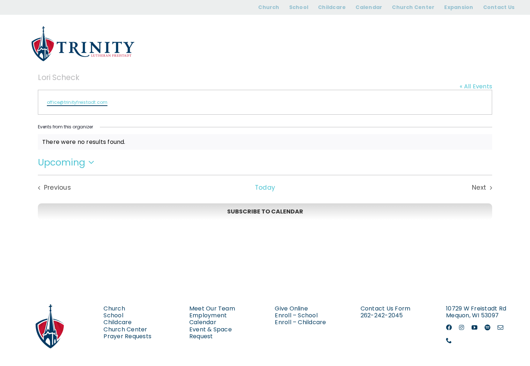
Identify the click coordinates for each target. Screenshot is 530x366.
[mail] (500, 327)
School (113, 315)
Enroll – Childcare (300, 322)
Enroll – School (296, 315)
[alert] (265, 142)
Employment (208, 315)
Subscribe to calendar (265, 211)
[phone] (449, 340)
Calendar (202, 322)
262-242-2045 (382, 315)
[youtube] (474, 327)
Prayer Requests (127, 336)
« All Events (476, 86)
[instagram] (461, 327)
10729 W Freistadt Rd (476, 308)
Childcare (117, 322)
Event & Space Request (210, 332)
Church (114, 308)
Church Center (125, 329)
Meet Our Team (212, 308)
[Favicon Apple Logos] (50, 296)
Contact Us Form (386, 308)
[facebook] (449, 327)
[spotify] (487, 327)
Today (265, 187)
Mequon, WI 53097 (472, 315)
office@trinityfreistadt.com (77, 102)
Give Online (291, 308)
